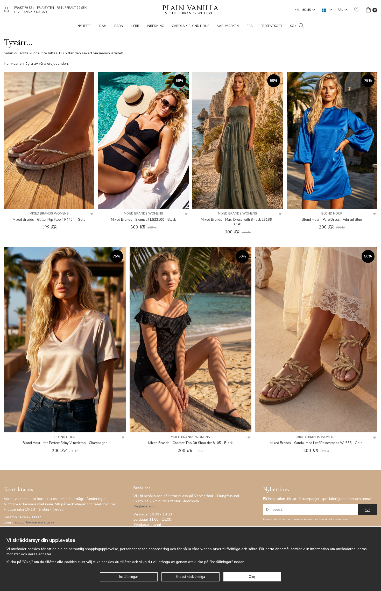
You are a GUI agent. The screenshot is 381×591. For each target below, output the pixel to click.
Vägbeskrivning (146, 506)
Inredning (155, 26)
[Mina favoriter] (356, 9)
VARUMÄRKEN (228, 26)
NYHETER (84, 26)
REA (249, 26)
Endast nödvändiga (190, 576)
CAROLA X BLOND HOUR (190, 26)
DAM (103, 26)
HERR (135, 26)
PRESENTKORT (271, 26)
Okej (252, 576)
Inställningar (128, 576)
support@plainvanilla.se (34, 522)
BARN (118, 26)
